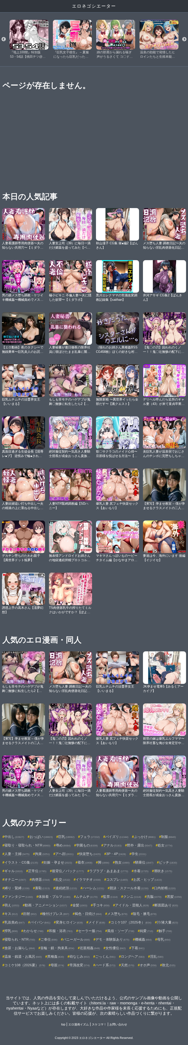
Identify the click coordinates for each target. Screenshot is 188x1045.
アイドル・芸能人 (132, 905)
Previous (3, 39)
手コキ (101, 905)
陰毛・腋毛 (144, 914)
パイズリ (116, 837)
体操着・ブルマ (54, 897)
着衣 (85, 862)
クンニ (132, 897)
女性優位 (116, 948)
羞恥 (42, 888)
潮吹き (163, 871)
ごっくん (105, 956)
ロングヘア (132, 956)
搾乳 (11, 931)
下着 (137, 948)
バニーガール (76, 939)
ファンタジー (18, 897)
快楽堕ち (90, 854)
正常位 (37, 871)
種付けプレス (55, 914)
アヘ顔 (64, 854)
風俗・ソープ (120, 931)
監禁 (110, 897)
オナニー (15, 879)
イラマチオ (88, 879)
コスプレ (117, 879)
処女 (165, 845)
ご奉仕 (49, 939)
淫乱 (156, 956)
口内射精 (165, 888)
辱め (63, 845)
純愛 (146, 931)
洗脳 (154, 897)
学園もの (87, 845)
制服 (168, 837)
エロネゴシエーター (94, 6)
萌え (11, 905)
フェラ (90, 837)
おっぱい (41, 837)
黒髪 (174, 897)
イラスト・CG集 (21, 862)
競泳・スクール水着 (129, 888)
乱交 (62, 879)
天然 (127, 965)
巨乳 (66, 837)
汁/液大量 (167, 922)
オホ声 (148, 965)
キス (11, 914)
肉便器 (41, 879)
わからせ (33, 931)
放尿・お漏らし (19, 948)
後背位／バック (68, 871)
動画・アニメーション (46, 905)
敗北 (168, 965)
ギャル (13, 871)
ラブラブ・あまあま (108, 871)
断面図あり (166, 905)
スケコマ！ (99, 1024)
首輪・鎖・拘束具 (57, 948)
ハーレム (93, 888)
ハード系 (105, 965)
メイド (96, 922)
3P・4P (116, 854)
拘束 (42, 854)
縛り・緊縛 (16, 888)
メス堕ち (117, 914)
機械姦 (143, 939)
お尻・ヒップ (147, 879)
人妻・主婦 (16, 854)
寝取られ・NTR (19, 939)
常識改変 (80, 965)
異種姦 (55, 956)
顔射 (29, 914)
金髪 (79, 905)
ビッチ (168, 862)
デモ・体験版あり (112, 939)
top (63, 1024)
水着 (141, 871)
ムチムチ (86, 897)
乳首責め (14, 922)
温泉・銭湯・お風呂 (23, 956)
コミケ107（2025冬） (131, 922)
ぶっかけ (144, 837)
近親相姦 (90, 948)
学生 (138, 854)
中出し (14, 837)
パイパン (40, 922)
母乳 (163, 939)
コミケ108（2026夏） (24, 965)
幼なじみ (80, 956)
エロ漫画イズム (78, 1024)
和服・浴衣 (60, 931)
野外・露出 (139, 845)
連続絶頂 (66, 888)
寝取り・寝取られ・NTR (27, 845)
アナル (112, 845)
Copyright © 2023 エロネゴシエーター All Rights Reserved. (94, 1038)
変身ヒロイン (69, 922)
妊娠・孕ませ (58, 862)
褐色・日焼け (88, 914)
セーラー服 (90, 931)
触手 (165, 931)
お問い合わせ (118, 1024)
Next (184, 39)
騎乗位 (144, 862)
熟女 (122, 862)
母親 (57, 965)
